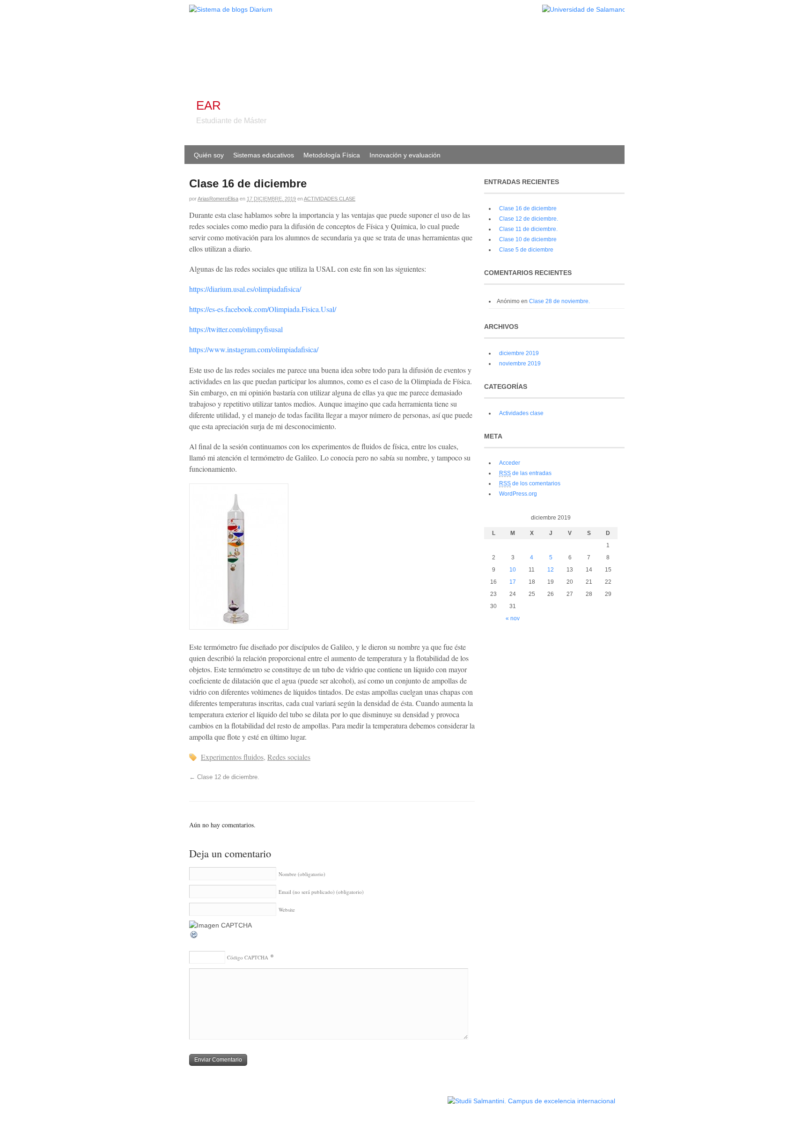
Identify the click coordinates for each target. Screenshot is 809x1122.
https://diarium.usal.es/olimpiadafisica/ (245, 289)
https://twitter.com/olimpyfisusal (236, 329)
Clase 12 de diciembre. (224, 777)
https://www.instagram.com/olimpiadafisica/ (253, 349)
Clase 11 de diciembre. (528, 229)
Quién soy (209, 155)
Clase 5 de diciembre (526, 249)
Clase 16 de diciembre (528, 208)
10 (512, 569)
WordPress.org (518, 493)
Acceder (509, 463)
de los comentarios (529, 483)
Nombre (302, 873)
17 (512, 582)
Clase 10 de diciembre (528, 239)
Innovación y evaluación (405, 155)
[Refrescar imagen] (194, 937)
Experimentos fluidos (232, 757)
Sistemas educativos (263, 155)
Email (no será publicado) (321, 891)
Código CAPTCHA (247, 957)
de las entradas (525, 473)
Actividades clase (329, 198)
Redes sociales (288, 757)
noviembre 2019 (520, 363)
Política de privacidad (418, 1096)
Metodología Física (331, 155)
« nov (513, 618)
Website (287, 909)
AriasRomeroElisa (218, 198)
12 (550, 569)
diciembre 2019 (519, 353)
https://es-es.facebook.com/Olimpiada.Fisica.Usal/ (262, 309)
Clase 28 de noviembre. (559, 301)
